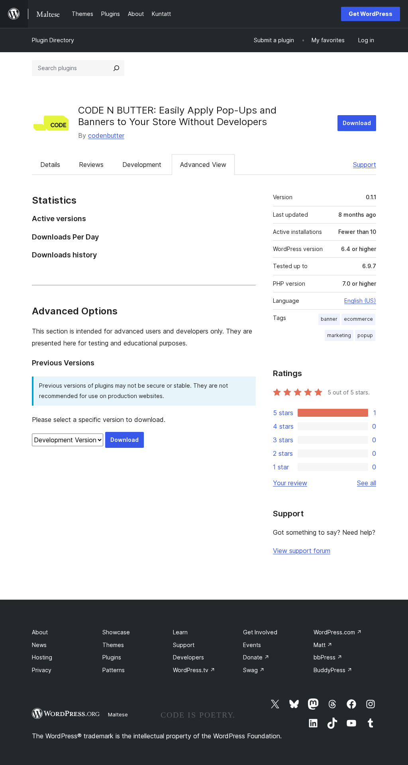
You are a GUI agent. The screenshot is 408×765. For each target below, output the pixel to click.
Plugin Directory (53, 40)
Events (252, 644)
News (39, 644)
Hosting (42, 657)
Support (364, 165)
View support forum (301, 551)
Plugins (111, 657)
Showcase (116, 632)
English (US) (360, 300)
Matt (323, 644)
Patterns (113, 670)
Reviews (91, 165)
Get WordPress (370, 13)
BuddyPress (333, 670)
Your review (290, 483)
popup (365, 335)
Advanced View (203, 165)
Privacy (41, 670)
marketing (339, 335)
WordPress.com (338, 632)
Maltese (118, 714)
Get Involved (260, 632)
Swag (254, 670)
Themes (113, 644)
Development (141, 165)
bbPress (328, 657)
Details (50, 165)
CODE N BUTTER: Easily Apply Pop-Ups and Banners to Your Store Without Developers (177, 116)
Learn (180, 632)
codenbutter (106, 135)
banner (329, 319)
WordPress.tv (194, 670)
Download (357, 123)
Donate (256, 657)
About (40, 632)
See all (366, 483)
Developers (188, 657)
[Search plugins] (116, 68)
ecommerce (358, 319)
